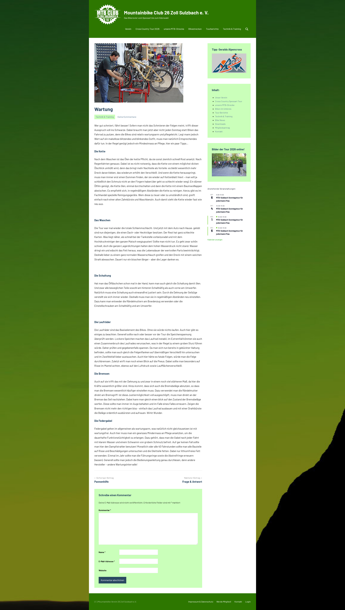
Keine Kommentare (127, 116)
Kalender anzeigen (215, 239)
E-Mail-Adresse (107, 561)
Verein (128, 28)
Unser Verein (221, 97)
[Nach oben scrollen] (339, 604)
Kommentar (105, 510)
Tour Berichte (221, 112)
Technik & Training (232, 28)
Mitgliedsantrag (222, 127)
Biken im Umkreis (223, 109)
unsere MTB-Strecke (174, 28)
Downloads (220, 124)
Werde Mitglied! (223, 601)
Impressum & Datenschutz (200, 601)
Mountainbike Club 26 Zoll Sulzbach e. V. (166, 12)
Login (248, 601)
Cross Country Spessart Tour (228, 101)
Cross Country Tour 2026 (147, 28)
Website (102, 570)
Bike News (220, 120)
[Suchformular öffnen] (247, 29)
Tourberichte (212, 28)
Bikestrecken (195, 28)
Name (102, 552)
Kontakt (219, 131)
